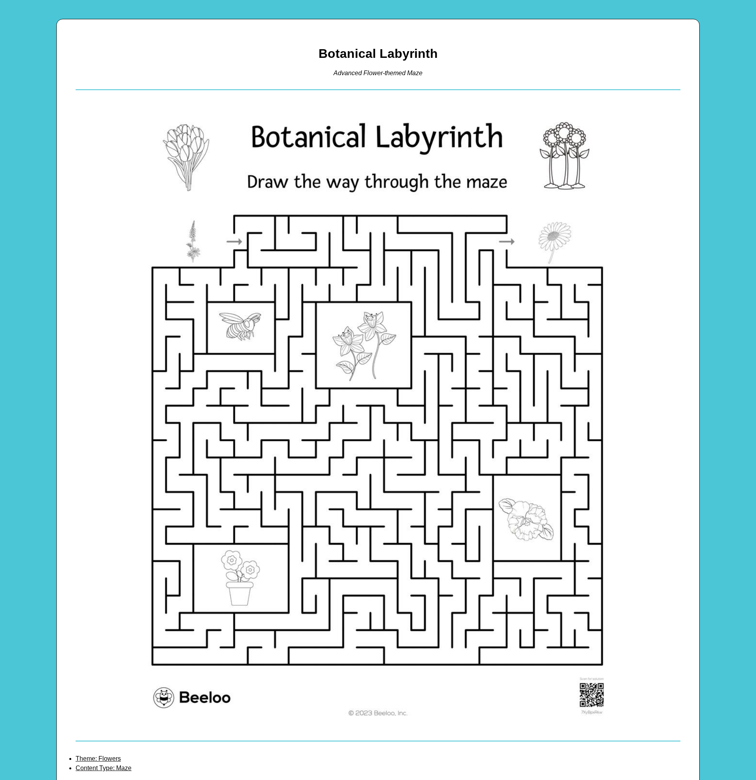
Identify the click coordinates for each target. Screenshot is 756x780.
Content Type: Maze (104, 768)
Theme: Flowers (98, 758)
